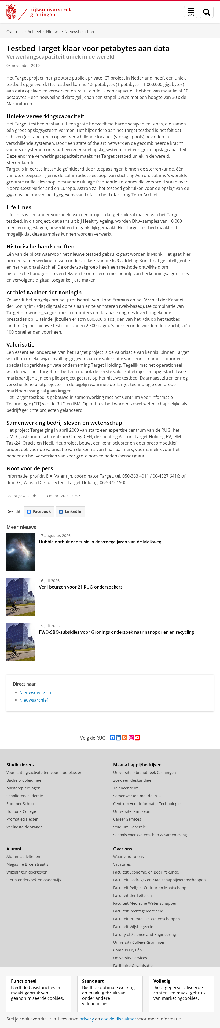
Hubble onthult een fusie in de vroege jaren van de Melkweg (100, 541)
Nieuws (53, 31)
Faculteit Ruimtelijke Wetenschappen (146, 918)
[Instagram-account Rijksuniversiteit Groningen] (131, 738)
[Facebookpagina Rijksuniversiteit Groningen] (112, 738)
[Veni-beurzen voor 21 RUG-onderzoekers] (20, 597)
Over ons (14, 31)
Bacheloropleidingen (25, 780)
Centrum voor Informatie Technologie (147, 803)
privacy (86, 1019)
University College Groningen (139, 942)
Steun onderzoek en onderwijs (33, 879)
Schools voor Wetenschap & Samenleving (150, 834)
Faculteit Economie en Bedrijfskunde (146, 872)
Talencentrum (125, 788)
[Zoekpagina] (206, 12)
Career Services (127, 819)
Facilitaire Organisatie (133, 965)
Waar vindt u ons (128, 856)
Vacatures (122, 864)
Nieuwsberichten (80, 31)
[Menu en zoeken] (191, 12)
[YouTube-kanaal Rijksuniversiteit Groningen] (137, 738)
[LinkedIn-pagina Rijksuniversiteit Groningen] (118, 738)
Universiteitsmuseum (132, 811)
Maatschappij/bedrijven (137, 764)
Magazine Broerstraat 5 (27, 864)
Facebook (42, 511)
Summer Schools (21, 803)
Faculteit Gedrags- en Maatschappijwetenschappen (159, 879)
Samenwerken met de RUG (137, 795)
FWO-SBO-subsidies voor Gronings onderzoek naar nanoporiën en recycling (116, 632)
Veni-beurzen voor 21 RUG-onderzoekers (81, 587)
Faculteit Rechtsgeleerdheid (138, 911)
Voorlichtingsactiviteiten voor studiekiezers (44, 772)
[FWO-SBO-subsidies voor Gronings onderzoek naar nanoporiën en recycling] (20, 642)
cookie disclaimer (118, 1019)
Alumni (13, 849)
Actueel (34, 31)
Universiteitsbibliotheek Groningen (144, 772)
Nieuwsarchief (33, 700)
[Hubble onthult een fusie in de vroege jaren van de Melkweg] (20, 552)
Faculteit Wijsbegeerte (133, 926)
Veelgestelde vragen (24, 826)
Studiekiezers (20, 764)
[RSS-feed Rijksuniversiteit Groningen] (124, 738)
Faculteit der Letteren (132, 895)
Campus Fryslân (127, 950)
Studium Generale (129, 826)
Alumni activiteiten (23, 856)
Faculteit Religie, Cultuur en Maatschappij (151, 887)
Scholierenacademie (24, 795)
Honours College (21, 811)
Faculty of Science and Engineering (144, 934)
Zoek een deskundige (132, 780)
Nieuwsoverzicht (36, 692)
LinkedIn (73, 511)
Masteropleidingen (23, 788)
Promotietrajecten (22, 819)
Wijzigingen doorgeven (26, 872)
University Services (130, 957)
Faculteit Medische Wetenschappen (145, 903)
